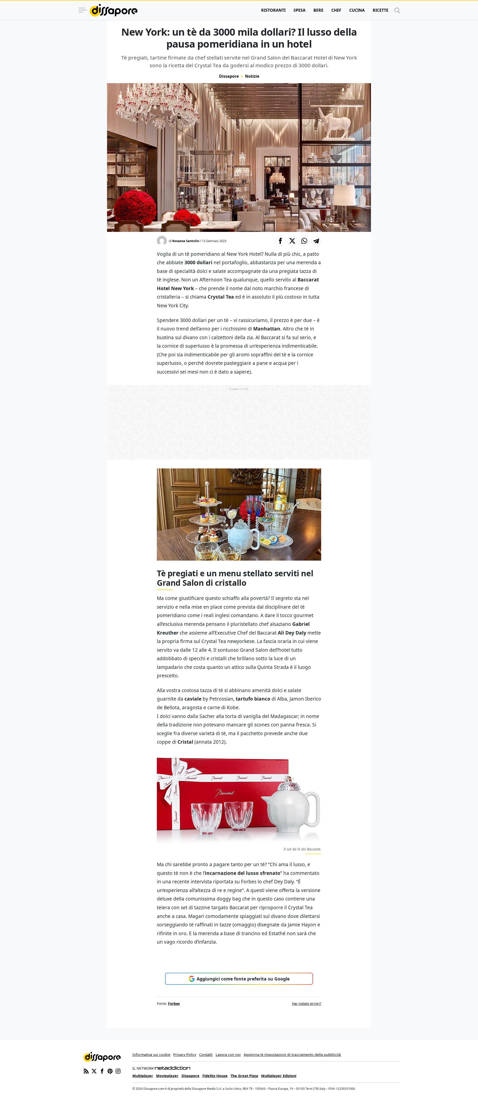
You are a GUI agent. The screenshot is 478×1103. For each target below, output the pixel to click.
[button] (280, 241)
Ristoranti (273, 10)
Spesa (299, 10)
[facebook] (102, 1070)
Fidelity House (215, 1075)
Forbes (174, 1003)
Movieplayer (167, 1075)
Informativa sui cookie (151, 1054)
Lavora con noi (228, 1054)
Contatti (206, 1054)
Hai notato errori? (306, 1003)
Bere (318, 10)
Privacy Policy (184, 1054)
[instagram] (118, 1070)
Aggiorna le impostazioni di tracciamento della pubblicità (292, 1054)
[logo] (113, 10)
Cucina (357, 10)
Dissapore (229, 76)
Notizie (252, 76)
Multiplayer (142, 1075)
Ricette (380, 10)
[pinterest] (110, 1070)
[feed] (86, 1070)
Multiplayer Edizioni (278, 1075)
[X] (94, 1070)
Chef (336, 10)
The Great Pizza (244, 1075)
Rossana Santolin (185, 241)
